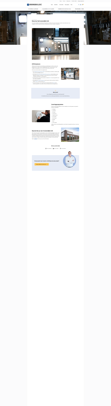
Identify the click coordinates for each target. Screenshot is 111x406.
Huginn (36, 81)
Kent (50, 77)
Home (52, 4)
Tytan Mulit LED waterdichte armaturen (44, 74)
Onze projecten (67, 4)
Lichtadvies (55, 4)
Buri (44, 81)
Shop (71, 4)
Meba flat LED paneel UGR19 (39, 71)
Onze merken (61, 4)
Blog (74, 12)
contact (35, 138)
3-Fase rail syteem (41, 80)
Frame (54, 82)
